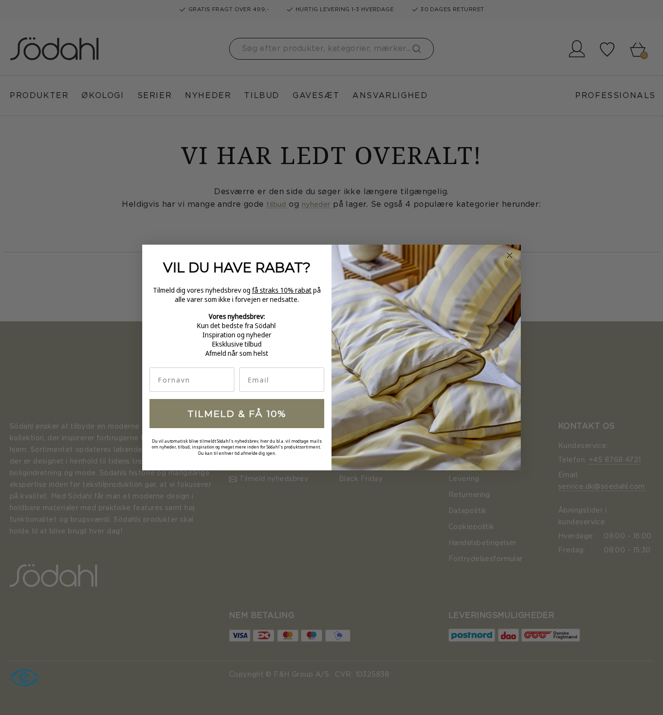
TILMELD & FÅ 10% (236, 413)
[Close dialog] (509, 255)
